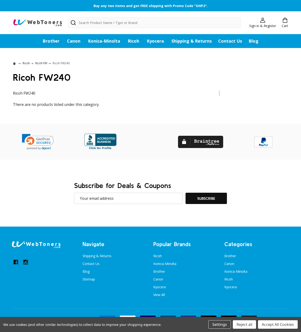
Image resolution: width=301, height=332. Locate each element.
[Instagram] (25, 262)
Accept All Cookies (278, 324)
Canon (73, 41)
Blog (253, 41)
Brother (51, 41)
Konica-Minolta (104, 41)
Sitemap (89, 279)
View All (159, 294)
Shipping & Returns (191, 41)
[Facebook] (16, 262)
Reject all (244, 324)
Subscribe (206, 198)
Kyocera (155, 41)
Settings (219, 324)
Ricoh (133, 41)
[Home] (15, 63)
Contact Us (230, 41)
